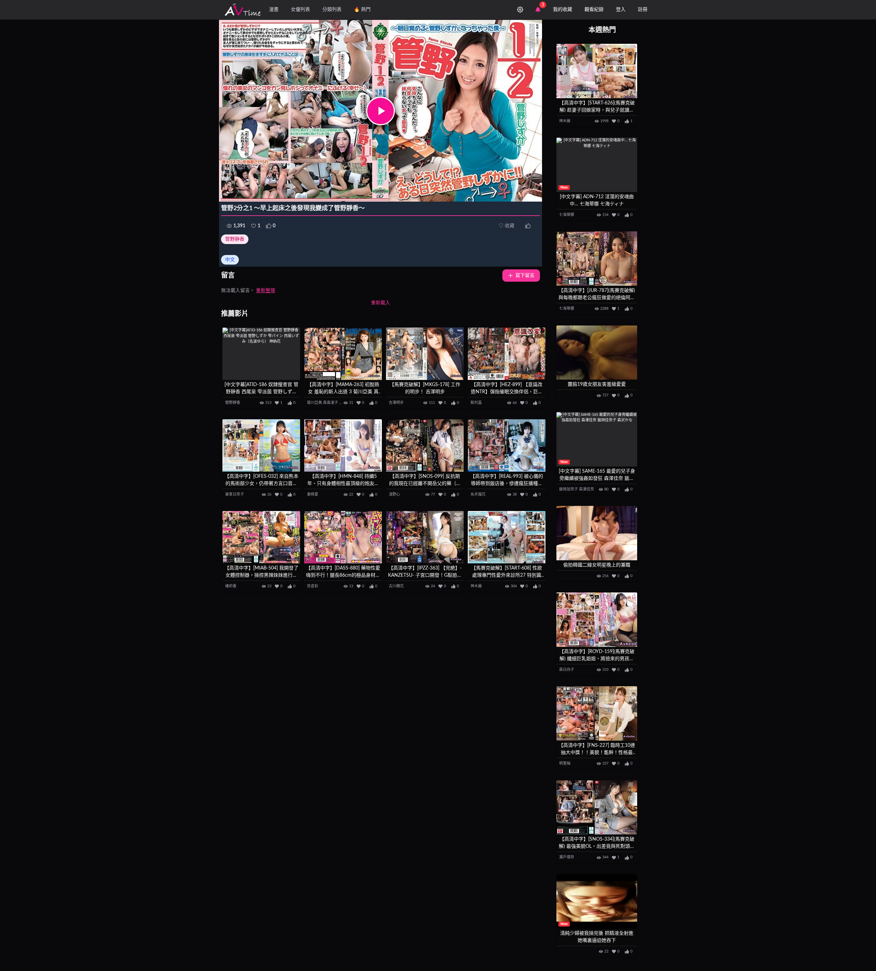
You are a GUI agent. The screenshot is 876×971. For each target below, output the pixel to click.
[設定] (520, 9)
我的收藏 (562, 9)
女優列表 (300, 9)
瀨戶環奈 (566, 857)
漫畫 (274, 9)
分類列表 (332, 9)
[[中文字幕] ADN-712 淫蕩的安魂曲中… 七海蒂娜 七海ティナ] (596, 165)
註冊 (642, 9)
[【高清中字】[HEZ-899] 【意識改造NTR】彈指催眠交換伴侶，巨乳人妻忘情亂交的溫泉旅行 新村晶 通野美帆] (506, 354)
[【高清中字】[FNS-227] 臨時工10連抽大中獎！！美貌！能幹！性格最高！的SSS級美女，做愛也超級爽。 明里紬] (596, 713)
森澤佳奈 (586, 489)
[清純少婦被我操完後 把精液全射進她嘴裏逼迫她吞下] (596, 901)
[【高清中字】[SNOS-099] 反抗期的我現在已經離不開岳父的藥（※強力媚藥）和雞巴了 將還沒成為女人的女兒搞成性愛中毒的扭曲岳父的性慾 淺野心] (425, 445)
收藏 (506, 225)
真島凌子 (330, 403)
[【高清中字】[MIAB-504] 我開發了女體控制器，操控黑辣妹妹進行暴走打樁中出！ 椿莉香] (261, 537)
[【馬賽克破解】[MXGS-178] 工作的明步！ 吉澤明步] (425, 354)
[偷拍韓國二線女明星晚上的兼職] (596, 533)
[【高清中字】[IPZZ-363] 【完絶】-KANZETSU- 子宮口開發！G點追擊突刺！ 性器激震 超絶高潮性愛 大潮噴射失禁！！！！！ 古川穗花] (425, 537)
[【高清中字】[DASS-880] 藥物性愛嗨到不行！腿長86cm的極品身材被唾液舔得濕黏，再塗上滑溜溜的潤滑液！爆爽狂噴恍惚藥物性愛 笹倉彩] (343, 537)
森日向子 (566, 670)
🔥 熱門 (362, 9)
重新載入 (380, 303)
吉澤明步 (396, 403)
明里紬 (564, 763)
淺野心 (394, 494)
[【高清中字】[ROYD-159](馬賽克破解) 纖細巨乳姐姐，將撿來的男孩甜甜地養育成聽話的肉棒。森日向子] (596, 619)
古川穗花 (396, 586)
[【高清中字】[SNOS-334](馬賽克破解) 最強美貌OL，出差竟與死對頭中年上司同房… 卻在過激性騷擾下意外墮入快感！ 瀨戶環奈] (596, 807)
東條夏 (312, 494)
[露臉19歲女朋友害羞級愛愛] (596, 352)
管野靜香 (234, 239)
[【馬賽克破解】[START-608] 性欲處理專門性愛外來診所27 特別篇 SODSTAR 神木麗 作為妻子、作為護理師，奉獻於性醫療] (506, 537)
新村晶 (476, 403)
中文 (230, 259)
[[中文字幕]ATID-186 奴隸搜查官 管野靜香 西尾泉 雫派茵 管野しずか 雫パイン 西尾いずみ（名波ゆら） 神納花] (261, 354)
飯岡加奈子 (568, 489)
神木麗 (476, 586)
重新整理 (265, 290)
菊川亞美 (314, 403)
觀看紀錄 (594, 9)
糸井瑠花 (478, 494)
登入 (621, 9)
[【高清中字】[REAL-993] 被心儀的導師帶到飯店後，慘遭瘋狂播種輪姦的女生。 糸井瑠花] (506, 445)
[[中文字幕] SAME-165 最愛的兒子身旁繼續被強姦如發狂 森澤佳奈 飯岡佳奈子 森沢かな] (596, 439)
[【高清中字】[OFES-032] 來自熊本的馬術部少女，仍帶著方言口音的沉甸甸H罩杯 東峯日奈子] (261, 445)
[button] (380, 111)
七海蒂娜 (566, 215)
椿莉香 (230, 586)
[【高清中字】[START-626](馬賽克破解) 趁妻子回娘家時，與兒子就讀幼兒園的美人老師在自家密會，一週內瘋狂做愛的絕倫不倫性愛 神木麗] (596, 71)
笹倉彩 (312, 586)
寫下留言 (524, 275)
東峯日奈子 (234, 494)
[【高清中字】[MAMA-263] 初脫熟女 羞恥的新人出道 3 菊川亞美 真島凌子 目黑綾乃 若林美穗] (343, 354)
